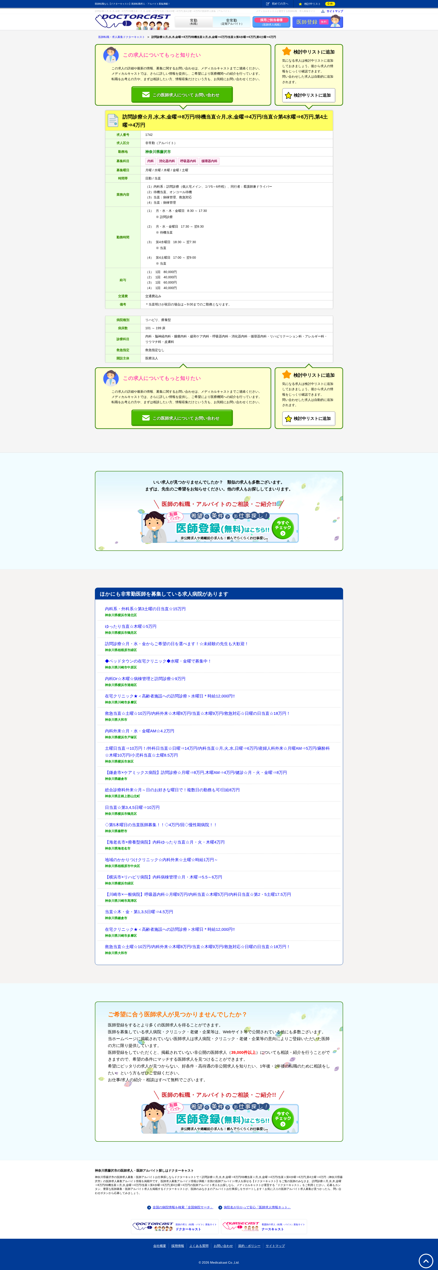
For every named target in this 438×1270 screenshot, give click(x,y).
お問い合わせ (223, 1246)
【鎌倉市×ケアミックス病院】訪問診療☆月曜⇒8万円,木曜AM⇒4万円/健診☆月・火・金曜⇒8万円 (196, 772)
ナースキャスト (283, 1227)
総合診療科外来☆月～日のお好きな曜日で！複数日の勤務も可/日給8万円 (172, 790)
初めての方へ (280, 3)
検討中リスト (318, 3)
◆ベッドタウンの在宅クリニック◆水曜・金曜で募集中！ (158, 661)
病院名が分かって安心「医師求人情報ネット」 (257, 1207)
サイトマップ (335, 11)
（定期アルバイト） (231, 22)
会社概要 (159, 1246)
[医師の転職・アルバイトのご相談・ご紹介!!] (219, 527)
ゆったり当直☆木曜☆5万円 (130, 626)
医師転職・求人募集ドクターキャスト (121, 37)
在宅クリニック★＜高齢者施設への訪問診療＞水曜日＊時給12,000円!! (170, 696)
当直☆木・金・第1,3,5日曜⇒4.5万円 (139, 912)
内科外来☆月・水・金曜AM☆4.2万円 (139, 731)
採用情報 (177, 1246)
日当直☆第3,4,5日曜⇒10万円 (132, 807)
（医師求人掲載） (271, 22)
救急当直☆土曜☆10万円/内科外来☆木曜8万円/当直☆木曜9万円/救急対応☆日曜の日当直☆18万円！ (197, 713)
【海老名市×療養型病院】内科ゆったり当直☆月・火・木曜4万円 (165, 842)
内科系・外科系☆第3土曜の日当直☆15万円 (145, 609)
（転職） (193, 22)
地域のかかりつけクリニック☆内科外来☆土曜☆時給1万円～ (161, 859)
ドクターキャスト (196, 1227)
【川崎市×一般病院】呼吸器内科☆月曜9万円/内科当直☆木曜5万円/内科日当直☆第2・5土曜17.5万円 (198, 894)
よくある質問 (199, 1246)
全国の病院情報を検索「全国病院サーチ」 (183, 1207)
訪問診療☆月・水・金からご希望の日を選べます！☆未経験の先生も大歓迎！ (177, 644)
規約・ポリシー (249, 1246)
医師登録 (312, 22)
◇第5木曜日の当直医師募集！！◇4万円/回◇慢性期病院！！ (161, 825)
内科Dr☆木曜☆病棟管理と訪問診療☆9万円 (145, 678)
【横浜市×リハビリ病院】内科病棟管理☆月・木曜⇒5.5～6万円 (163, 877)
